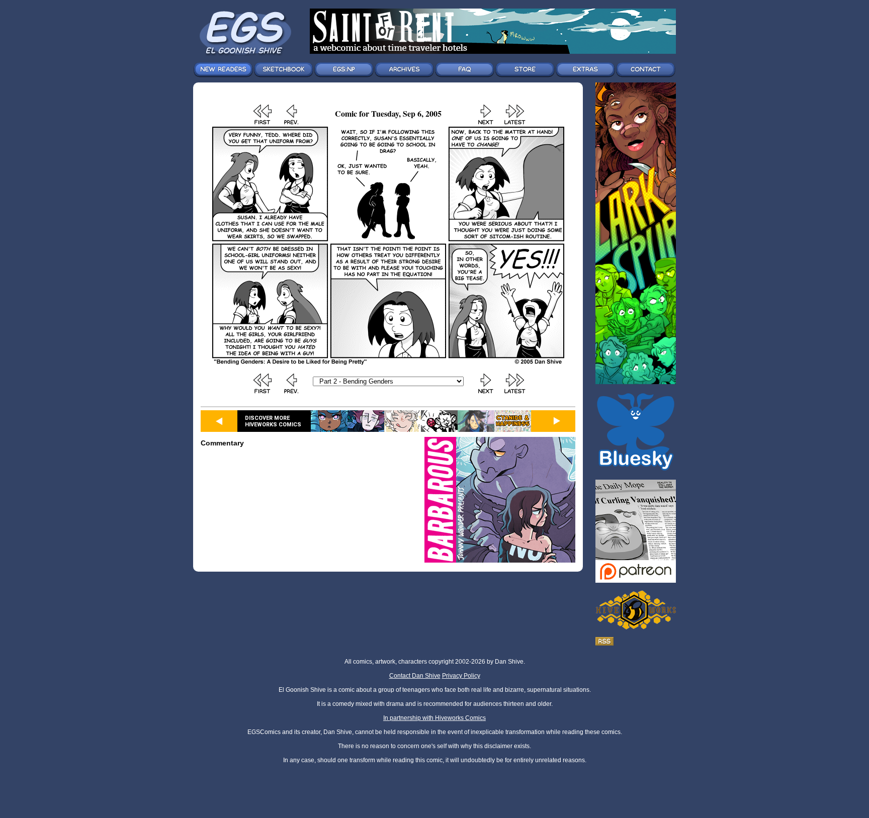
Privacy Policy (461, 675)
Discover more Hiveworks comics (273, 421)
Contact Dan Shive (415, 675)
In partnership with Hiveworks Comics (434, 717)
